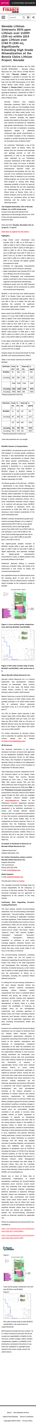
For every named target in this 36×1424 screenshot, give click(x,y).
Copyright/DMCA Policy (12, 1421)
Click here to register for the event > (15, 232)
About (9, 1412)
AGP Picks (5, 3)
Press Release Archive (21, 1412)
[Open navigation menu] (3, 17)
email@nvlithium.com (15, 877)
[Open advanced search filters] (28, 17)
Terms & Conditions (26, 1417)
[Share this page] (33, 17)
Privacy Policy (27, 1421)
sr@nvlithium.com (13, 870)
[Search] (24, 17)
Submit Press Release (10, 1417)
